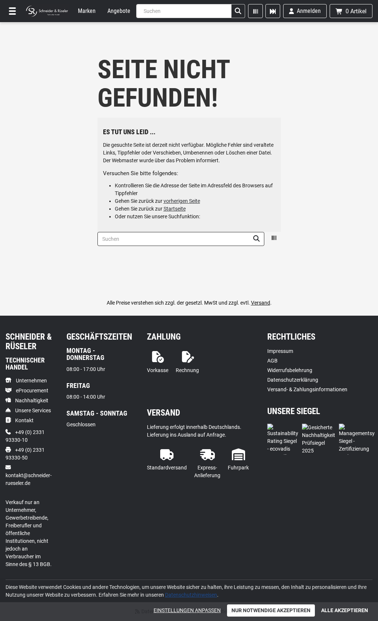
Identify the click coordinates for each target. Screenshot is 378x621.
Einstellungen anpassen (187, 610)
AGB (272, 361)
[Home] (47, 11)
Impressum (280, 351)
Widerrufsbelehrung (289, 370)
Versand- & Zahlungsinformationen (307, 389)
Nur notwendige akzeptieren (270, 610)
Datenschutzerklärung (292, 380)
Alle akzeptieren (344, 610)
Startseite (175, 209)
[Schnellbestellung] (272, 11)
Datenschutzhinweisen (191, 595)
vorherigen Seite (182, 201)
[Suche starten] (238, 11)
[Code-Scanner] (255, 11)
